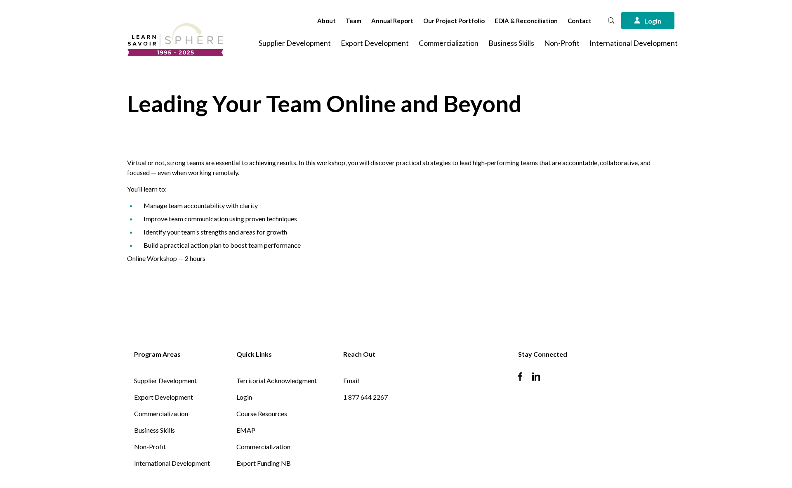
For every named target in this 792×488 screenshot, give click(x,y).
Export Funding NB (263, 463)
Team (353, 20)
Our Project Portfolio (454, 20)
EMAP (245, 430)
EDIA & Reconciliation (526, 20)
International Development (633, 42)
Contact (580, 20)
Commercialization (448, 42)
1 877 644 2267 (365, 397)
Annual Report (392, 20)
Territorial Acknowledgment (276, 380)
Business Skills (511, 42)
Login (244, 397)
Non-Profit (562, 42)
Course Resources (261, 413)
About (326, 20)
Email (351, 380)
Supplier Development (295, 42)
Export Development (375, 42)
